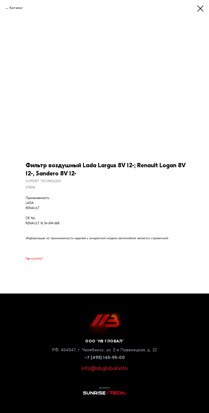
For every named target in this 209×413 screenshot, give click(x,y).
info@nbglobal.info (104, 368)
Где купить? (34, 258)
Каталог (16, 8)
